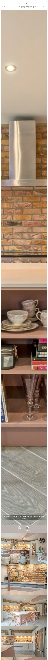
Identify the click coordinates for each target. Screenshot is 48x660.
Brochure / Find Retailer (42, 6)
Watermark (25, 518)
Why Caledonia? (4, 6)
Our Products (11, 6)
